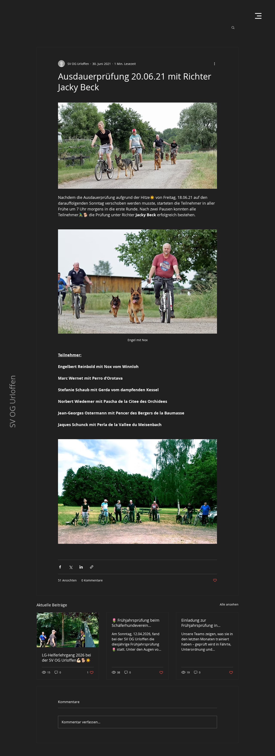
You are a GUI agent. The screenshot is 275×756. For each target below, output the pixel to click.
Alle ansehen (229, 604)
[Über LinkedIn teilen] (81, 567)
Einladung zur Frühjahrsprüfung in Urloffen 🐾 (199, 623)
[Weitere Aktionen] (214, 63)
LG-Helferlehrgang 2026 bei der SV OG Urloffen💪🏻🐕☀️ (66, 657)
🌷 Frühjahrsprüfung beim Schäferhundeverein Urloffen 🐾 (135, 623)
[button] (258, 16)
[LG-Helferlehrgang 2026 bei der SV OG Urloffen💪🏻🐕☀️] (68, 629)
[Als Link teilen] (92, 567)
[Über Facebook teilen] (60, 567)
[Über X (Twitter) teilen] (71, 567)
